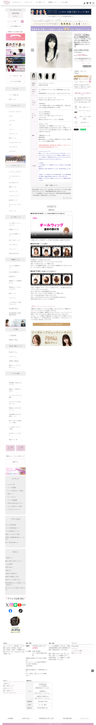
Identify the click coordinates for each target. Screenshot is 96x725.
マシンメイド (12, 249)
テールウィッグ (13, 191)
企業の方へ (8, 570)
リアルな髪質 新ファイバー (12, 531)
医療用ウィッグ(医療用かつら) (15, 281)
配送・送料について (8, 685)
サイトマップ (84, 718)
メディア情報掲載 (12, 500)
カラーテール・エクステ (15, 205)
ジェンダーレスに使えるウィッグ (15, 402)
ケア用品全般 (12, 335)
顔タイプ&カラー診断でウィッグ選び (15, 421)
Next (70, 50)
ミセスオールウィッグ (15, 142)
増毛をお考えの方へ (14, 253)
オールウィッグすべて (15, 111)
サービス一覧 (11, 484)
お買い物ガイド (84, 122)
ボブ (10, 125)
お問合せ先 (28, 680)
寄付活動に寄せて (14, 308)
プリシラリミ (12, 151)
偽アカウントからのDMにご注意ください (15, 588)
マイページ (74, 643)
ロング (11, 116)
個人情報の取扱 (67, 718)
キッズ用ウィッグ (10, 448)
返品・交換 (51, 643)
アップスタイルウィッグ (15, 177)
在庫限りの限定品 (14, 361)
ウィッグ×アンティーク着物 (15, 396)
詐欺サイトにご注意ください (13, 579)
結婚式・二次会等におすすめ (15, 390)
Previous (32, 50)
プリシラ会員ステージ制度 (15, 506)
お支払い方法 (19, 651)
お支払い (5, 643)
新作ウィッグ (12, 99)
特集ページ (11, 493)
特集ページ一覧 (13, 439)
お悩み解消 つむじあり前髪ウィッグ (15, 415)
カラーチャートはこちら (85, 112)
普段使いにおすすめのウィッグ (15, 409)
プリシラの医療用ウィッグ (15, 266)
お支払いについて (8, 688)
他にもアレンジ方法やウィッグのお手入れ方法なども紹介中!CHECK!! (51, 240)
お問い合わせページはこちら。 (42, 693)
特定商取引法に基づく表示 (46, 718)
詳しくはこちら (67, 198)
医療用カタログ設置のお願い (15, 31)
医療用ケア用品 (13, 339)
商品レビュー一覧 (76, 653)
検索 (22, 21)
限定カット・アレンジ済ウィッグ (15, 366)
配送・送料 (28, 643)
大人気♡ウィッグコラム (15, 434)
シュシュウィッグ (14, 195)
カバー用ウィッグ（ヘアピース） (15, 224)
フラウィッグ (12, 210)
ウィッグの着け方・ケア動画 (15, 490)
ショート (11, 129)
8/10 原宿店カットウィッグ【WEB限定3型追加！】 (61, 16)
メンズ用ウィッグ (20, 448)
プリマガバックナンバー (14, 509)
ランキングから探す (15, 81)
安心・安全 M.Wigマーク (12, 542)
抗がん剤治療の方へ (14, 272)
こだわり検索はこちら (16, 26)
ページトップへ (92, 671)
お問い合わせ (8, 567)
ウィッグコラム (12, 497)
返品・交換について (84, 107)
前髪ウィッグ (12, 187)
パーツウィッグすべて (15, 171)
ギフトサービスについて (9, 692)
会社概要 (10, 718)
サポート (5, 680)
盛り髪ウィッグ (13, 200)
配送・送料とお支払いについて (13, 561)
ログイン (15, 16)
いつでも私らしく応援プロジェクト (15, 303)
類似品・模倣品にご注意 (11, 576)
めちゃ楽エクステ (14, 182)
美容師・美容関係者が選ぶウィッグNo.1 (14, 538)
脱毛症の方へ (12, 276)
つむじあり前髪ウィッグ (15, 234)
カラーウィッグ (13, 133)
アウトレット (12, 356)
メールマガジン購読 (76, 650)
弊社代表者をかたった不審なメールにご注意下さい (15, 583)
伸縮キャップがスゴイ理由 (12, 534)
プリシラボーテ (13, 147)
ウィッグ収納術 (12, 487)
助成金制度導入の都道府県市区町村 (15, 314)
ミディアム (12, 120)
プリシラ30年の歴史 (10, 525)
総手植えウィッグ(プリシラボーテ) (15, 288)
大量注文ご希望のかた (11, 573)
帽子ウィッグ (12, 138)
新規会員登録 (15, 13)
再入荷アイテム (13, 352)
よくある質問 (8, 564)
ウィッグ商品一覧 (14, 95)
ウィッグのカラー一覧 (16, 75)
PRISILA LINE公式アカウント (15, 503)
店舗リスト (16, 461)
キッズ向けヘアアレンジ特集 (15, 428)
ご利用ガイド (8, 557)
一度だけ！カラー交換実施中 (85, 118)
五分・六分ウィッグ (14, 240)
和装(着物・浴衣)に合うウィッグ (15, 383)
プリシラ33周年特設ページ (12, 528)
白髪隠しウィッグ (14, 229)
